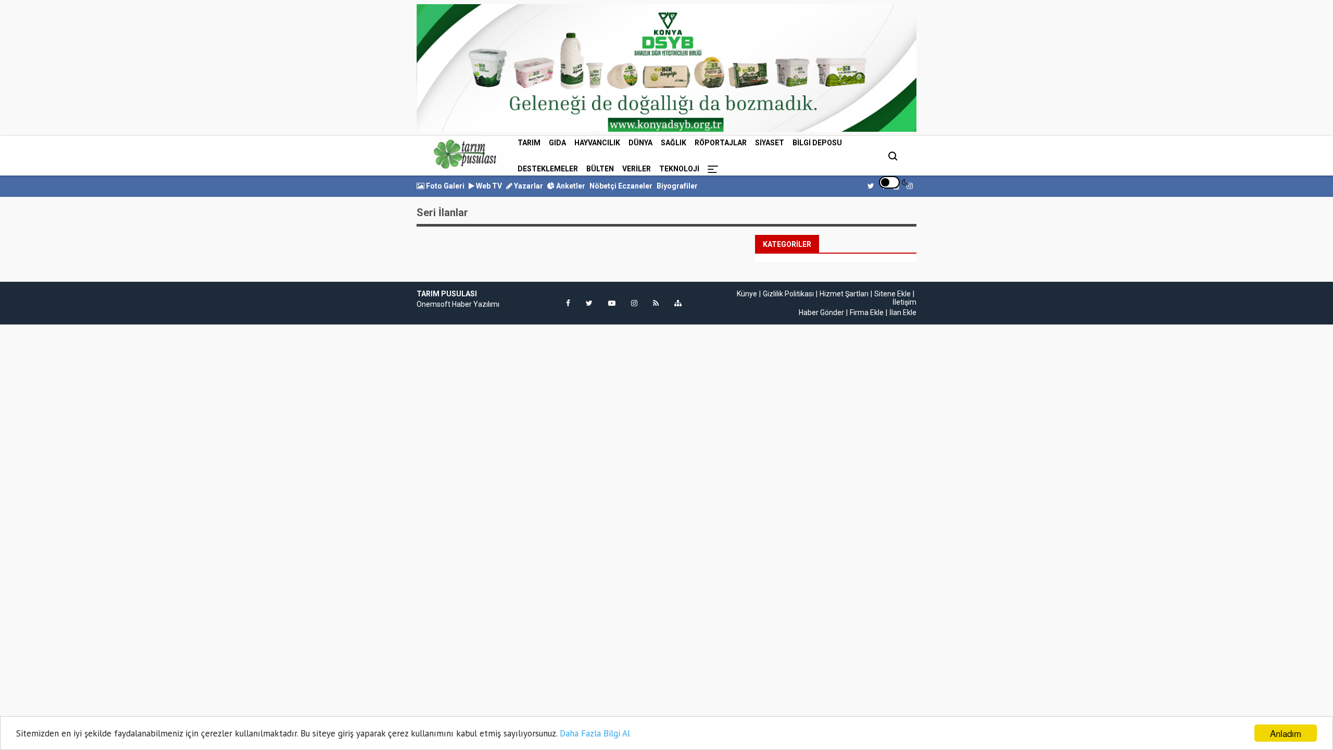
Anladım (1285, 733)
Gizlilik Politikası (788, 294)
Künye (747, 294)
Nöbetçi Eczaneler (620, 186)
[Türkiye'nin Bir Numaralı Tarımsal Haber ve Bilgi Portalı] (465, 154)
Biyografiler (677, 186)
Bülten (600, 169)
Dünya (640, 143)
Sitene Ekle (892, 294)
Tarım (529, 143)
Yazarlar (527, 186)
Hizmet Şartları (844, 294)
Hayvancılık (597, 143)
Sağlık (673, 143)
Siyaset (769, 143)
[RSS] (656, 303)
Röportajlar (721, 143)
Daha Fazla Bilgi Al (595, 733)
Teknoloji (679, 169)
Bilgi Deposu (817, 143)
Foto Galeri (444, 186)
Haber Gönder (821, 312)
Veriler (636, 169)
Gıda (557, 143)
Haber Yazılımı (475, 304)
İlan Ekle (902, 312)
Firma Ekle (867, 312)
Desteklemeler (548, 169)
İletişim (904, 302)
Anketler (570, 186)
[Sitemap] (678, 303)
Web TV (488, 186)
